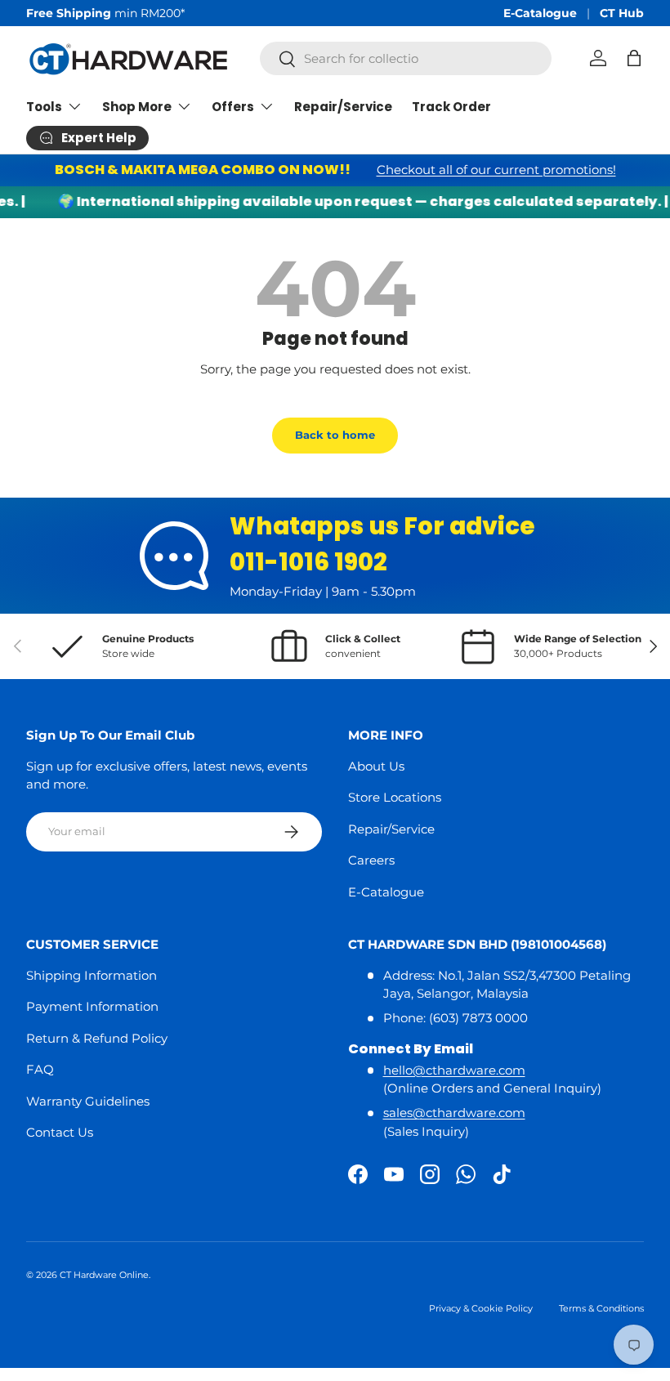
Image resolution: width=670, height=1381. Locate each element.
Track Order (451, 106)
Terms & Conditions (601, 1308)
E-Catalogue (540, 13)
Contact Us (59, 1132)
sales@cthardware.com (454, 1112)
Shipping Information (91, 975)
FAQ (40, 1069)
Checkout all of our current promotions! (496, 169)
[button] (634, 58)
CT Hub (622, 13)
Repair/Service (343, 106)
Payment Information (92, 1006)
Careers (371, 860)
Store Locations (394, 797)
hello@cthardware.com (454, 1070)
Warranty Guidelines (88, 1101)
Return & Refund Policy (97, 1038)
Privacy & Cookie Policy (481, 1308)
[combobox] (406, 58)
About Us (376, 766)
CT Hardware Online (104, 1274)
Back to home (335, 434)
